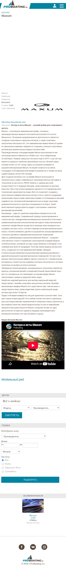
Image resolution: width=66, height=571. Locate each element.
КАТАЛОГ (6, 12)
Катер (7, 464)
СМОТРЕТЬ (12, 415)
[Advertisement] (33, 53)
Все (6, 460)
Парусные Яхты (12, 467)
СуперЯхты (10, 471)
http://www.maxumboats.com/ (14, 122)
